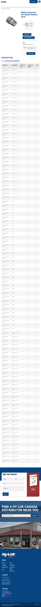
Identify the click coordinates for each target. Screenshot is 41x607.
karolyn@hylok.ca (8, 596)
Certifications (12, 565)
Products (4, 564)
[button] (39, 2)
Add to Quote (31, 53)
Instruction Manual (12, 568)
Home (3, 7)
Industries (4, 565)
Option (24, 47)
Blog (3, 569)
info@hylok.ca (7, 584)
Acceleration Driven (24, 604)
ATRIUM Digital (31, 604)
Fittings (7, 7)
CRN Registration (12, 570)
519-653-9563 (7, 595)
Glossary (11, 564)
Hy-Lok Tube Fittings (14, 7)
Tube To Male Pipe (24, 7)
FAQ (10, 562)
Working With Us (5, 568)
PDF (37, 69)
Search (35, 515)
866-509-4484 (7, 582)
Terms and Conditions (8, 605)
